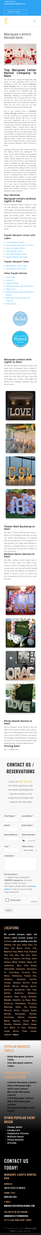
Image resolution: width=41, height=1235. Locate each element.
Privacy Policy (11, 874)
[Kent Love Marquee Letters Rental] (20, 405)
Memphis (8, 1000)
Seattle (33, 979)
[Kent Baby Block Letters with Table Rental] (20, 633)
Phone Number (28, 836)
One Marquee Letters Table (16, 269)
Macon (7, 1020)
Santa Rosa (27, 944)
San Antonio (30, 1007)
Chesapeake (20, 1013)
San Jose (16, 944)
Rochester (19, 993)
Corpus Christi (11, 1031)
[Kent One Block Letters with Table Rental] (20, 600)
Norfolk (7, 1013)
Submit (8, 910)
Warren (15, 986)
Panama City (30, 975)
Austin (16, 1010)
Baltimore (32, 993)
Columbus (8, 979)
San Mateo (16, 948)
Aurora (33, 986)
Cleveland (21, 979)
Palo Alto (14, 955)
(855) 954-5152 (10, 2)
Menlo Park (23, 951)
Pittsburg (32, 1003)
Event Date (27, 825)
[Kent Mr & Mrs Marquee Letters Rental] (20, 438)
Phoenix (33, 1013)
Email (7, 825)
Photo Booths (11, 304)
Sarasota (26, 972)
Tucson (26, 1020)
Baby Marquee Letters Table (16, 266)
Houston (7, 1010)
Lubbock (7, 1034)
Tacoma (7, 982)
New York (31, 989)
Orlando (22, 962)
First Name (10, 816)
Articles (11, 1142)
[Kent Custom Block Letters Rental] (20, 665)
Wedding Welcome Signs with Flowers (20, 286)
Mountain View (10, 951)
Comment (9, 856)
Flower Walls (14, 1127)
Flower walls (10, 277)
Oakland (7, 944)
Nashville (32, 996)
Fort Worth (9, 1027)
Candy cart (10, 280)
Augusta (16, 1020)
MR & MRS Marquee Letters (16, 254)
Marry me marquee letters (15, 248)
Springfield (19, 989)
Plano (24, 1031)
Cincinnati (20, 968)
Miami (14, 962)
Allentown (8, 1007)
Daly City (25, 955)
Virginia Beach (29, 1010)
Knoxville (16, 1000)
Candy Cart (13, 1130)
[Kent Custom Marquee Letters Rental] (20, 471)
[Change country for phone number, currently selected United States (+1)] (24, 841)
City (6, 846)
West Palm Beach (26, 965)
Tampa (29, 962)
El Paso (22, 1027)
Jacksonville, (10, 968)
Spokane (16, 982)
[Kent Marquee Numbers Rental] (20, 503)
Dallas (18, 1007)
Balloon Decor (11, 289)
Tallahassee (17, 975)
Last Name (27, 816)
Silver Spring (20, 996)
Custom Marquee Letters (15, 242)
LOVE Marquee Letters (14, 251)
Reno (34, 1000)
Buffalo (7, 993)
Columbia (8, 996)
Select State (28, 846)
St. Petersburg (11, 972)
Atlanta (21, 1017)
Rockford (8, 989)
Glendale (17, 1024)
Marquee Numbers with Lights (17, 257)
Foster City (30, 948)
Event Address (11, 835)
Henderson (8, 1003)
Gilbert (26, 1024)
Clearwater (31, 968)
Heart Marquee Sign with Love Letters (20, 245)
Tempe (33, 1024)
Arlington (32, 1027)
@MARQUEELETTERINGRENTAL (16, 1215)
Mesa (34, 1020)
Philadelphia (20, 1003)
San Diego (26, 958)
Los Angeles (15, 958)
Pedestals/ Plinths (12, 283)
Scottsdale (9, 1017)
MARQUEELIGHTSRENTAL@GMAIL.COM (19, 1205)
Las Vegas (26, 1000)
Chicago (24, 986)
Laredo (33, 1031)
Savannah (32, 1017)
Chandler (8, 1024)
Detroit (26, 982)
